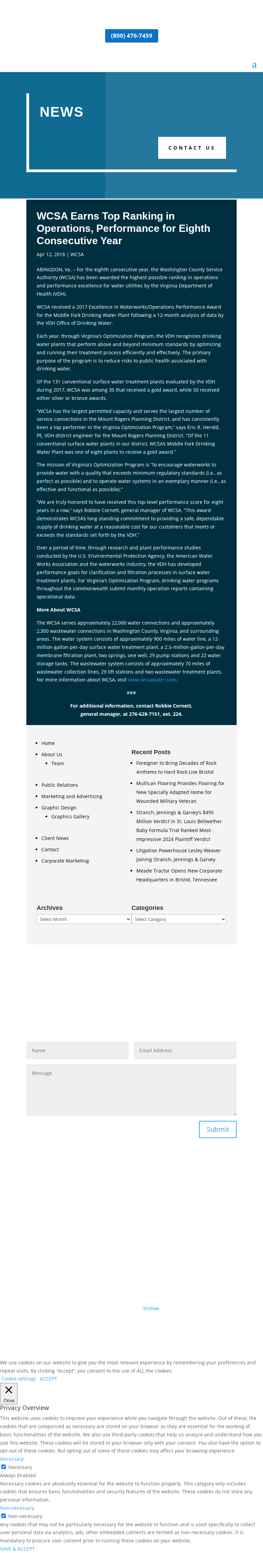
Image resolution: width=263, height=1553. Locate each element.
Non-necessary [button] (17, 1508)
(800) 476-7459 (131, 35)
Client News (55, 838)
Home (48, 743)
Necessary (20, 1467)
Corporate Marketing (65, 860)
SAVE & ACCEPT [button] (17, 1548)
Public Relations (59, 785)
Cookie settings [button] (19, 1378)
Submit (217, 1129)
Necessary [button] (12, 1459)
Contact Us (192, 147)
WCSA (77, 254)
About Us (51, 754)
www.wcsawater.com (152, 679)
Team (57, 763)
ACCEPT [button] (48, 1378)
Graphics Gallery (70, 816)
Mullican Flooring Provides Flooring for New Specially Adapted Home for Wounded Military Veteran (180, 792)
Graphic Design (59, 807)
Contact (50, 849)
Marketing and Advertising (71, 796)
